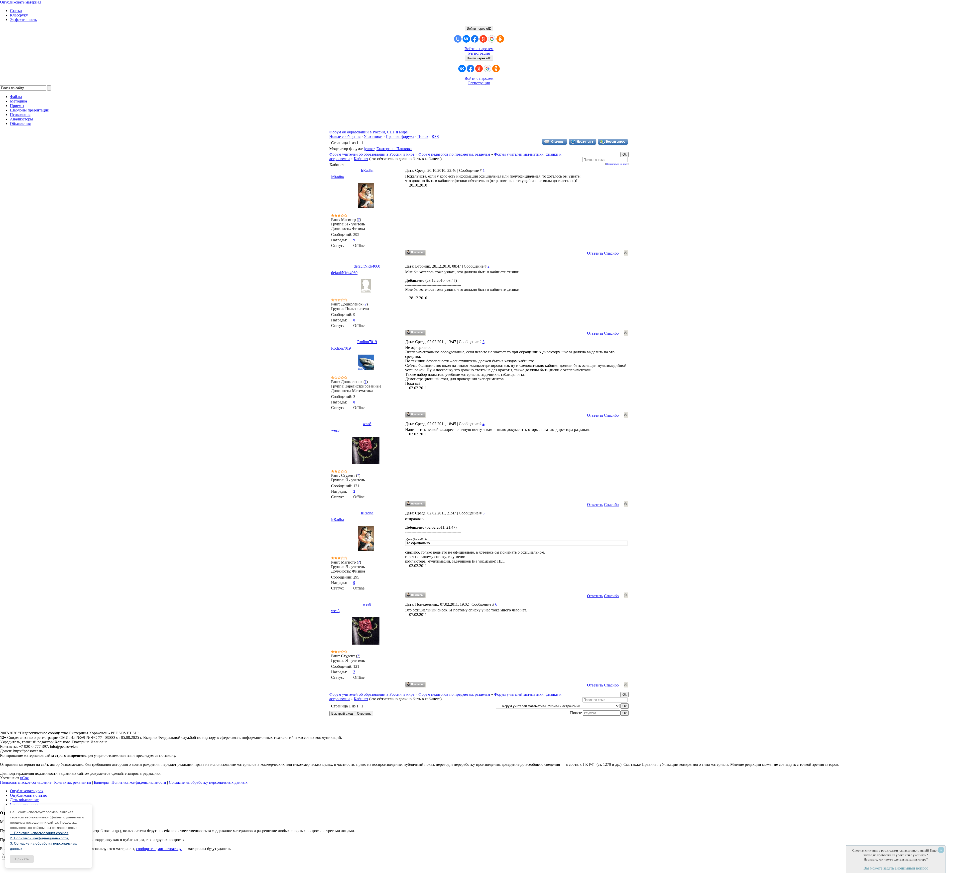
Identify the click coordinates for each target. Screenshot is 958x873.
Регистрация (479, 53)
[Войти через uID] (458, 39)
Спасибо (611, 253)
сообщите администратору (159, 849)
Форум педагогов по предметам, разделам (454, 154)
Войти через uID (479, 28)
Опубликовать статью (28, 795)
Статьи (16, 10)
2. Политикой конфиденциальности (39, 838)
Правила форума (400, 136)
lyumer (369, 149)
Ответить (595, 253)
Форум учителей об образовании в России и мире (371, 154)
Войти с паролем (479, 49)
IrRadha (367, 170)
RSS (435, 136)
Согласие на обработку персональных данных (208, 782)
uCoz (24, 778)
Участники (373, 136)
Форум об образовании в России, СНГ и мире (368, 132)
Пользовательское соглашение (25, 782)
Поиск (422, 136)
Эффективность (23, 19)
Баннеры (101, 782)
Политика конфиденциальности (139, 782)
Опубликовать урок (26, 791)
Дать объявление (24, 800)
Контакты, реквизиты (72, 782)
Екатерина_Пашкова (394, 149)
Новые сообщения (344, 136)
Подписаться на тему (617, 164)
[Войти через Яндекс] (483, 39)
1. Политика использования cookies (39, 833)
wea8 (367, 424)
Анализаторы (21, 119)
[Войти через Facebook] (475, 39)
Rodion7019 (367, 342)
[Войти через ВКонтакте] (466, 39)
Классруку (19, 15)
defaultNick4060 (367, 266)
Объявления (20, 123)
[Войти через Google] (491, 39)
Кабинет (361, 159)
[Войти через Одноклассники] (500, 39)
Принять (22, 859)
